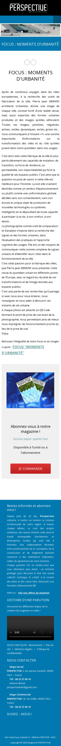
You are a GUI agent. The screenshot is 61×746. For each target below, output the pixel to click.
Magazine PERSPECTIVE (39, 742)
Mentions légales (23, 649)
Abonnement (35, 645)
